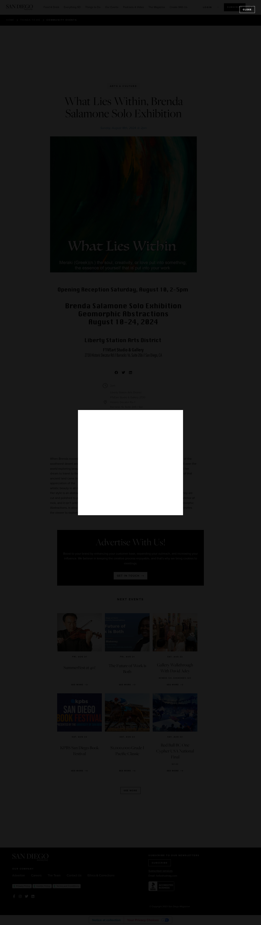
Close (247, 9)
